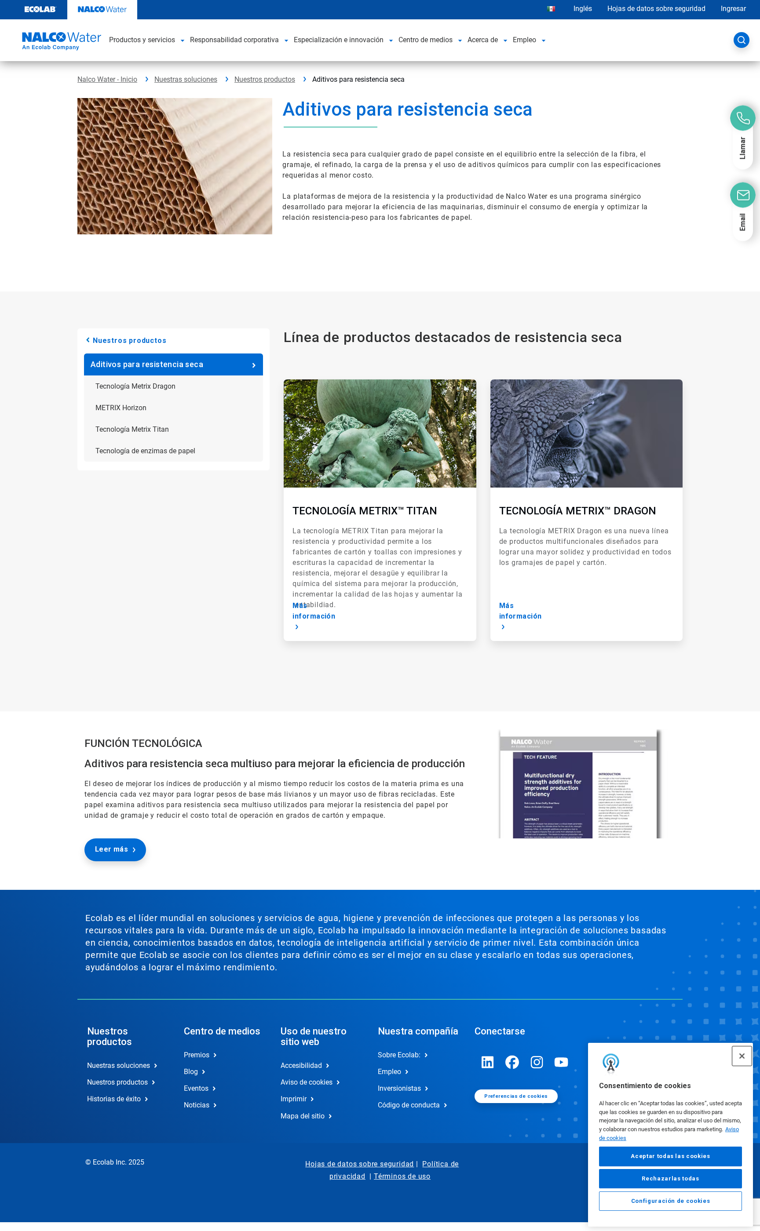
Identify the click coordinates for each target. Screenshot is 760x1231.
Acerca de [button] (483, 40)
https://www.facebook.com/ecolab (512, 1062)
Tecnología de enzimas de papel (145, 451)
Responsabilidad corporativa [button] (234, 40)
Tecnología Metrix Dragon (135, 386)
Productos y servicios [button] (142, 40)
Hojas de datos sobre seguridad (656, 8)
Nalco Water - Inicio (107, 79)
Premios (196, 1055)
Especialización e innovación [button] (339, 40)
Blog (191, 1071)
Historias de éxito (114, 1099)
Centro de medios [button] (425, 40)
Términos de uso (402, 1176)
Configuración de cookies (670, 1201)
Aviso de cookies (306, 1082)
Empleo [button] (524, 40)
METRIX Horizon (120, 408)
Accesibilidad (301, 1065)
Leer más (111, 849)
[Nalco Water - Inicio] (60, 43)
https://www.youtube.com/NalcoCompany (561, 1062)
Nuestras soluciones (185, 79)
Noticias (196, 1105)
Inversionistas (399, 1088)
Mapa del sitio (303, 1116)
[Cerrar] (742, 1056)
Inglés (583, 8)
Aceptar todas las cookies (670, 1156)
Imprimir (294, 1099)
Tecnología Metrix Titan (132, 429)
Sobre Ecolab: (399, 1055)
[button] (182, 40)
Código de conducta (409, 1105)
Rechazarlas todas (670, 1178)
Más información (313, 610)
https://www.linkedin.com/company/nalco (488, 1062)
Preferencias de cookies (516, 1096)
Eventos (196, 1088)
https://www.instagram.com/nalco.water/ (537, 1062)
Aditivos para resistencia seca (147, 364)
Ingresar (733, 8)
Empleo (389, 1071)
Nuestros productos (264, 79)
